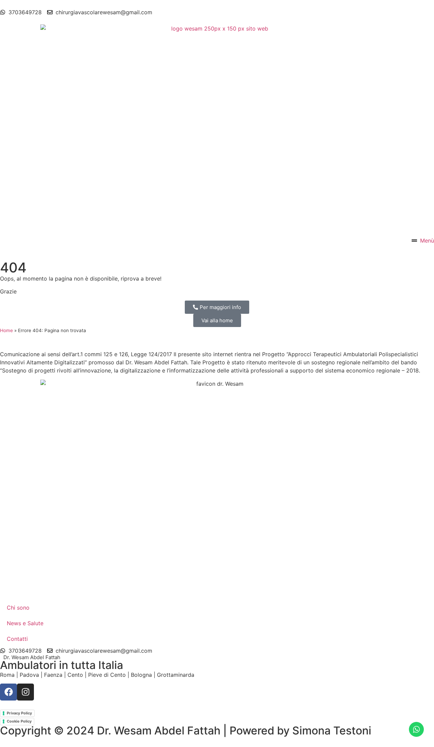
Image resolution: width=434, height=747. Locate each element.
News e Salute (25, 623)
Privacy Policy (19, 713)
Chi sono (18, 607)
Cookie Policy (19, 721)
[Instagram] (25, 692)
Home (6, 330)
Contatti (17, 638)
